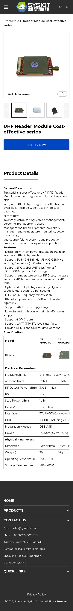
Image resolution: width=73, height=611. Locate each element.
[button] (6, 110)
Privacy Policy (36, 594)
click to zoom (20, 94)
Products (10, 21)
